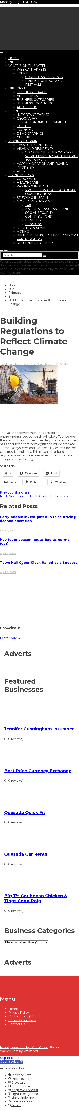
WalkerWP (31, 1051)
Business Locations (34, 103)
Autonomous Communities (49, 122)
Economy (25, 130)
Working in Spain (32, 186)
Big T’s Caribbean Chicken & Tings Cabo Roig (35, 898)
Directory (17, 88)
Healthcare (27, 182)
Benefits (33, 220)
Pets (21, 171)
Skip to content (11, 1058)
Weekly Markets (31, 69)
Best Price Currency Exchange (37, 770)
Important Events (33, 115)
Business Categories (35, 100)
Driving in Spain (31, 228)
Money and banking (35, 201)
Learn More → (10, 638)
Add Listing (27, 107)
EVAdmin (6, 363)
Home (13, 58)
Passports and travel (36, 145)
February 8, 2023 (23, 363)
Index (13, 62)
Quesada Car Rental (26, 854)
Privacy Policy (18, 1013)
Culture (24, 137)
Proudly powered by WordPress (24, 1047)
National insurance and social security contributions (47, 212)
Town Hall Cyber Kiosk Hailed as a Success (39, 563)
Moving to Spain (22, 141)
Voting (23, 231)
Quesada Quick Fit (24, 812)
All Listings (27, 96)
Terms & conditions (22, 1020)
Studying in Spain (32, 198)
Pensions (33, 224)
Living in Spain (21, 175)
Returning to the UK (35, 243)
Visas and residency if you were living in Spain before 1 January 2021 (51, 156)
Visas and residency (35, 149)
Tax (28, 205)
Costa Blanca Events (44, 77)
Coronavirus (28, 179)
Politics (24, 126)
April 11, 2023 (8, 530)
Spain (13, 111)
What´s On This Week (27, 66)
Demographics (30, 133)
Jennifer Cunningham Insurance (39, 728)
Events (23, 73)
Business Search (32, 92)
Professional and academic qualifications (50, 192)
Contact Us (16, 1024)
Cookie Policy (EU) (21, 1016)
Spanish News (45, 363)
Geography (27, 118)
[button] (11, 1062)
